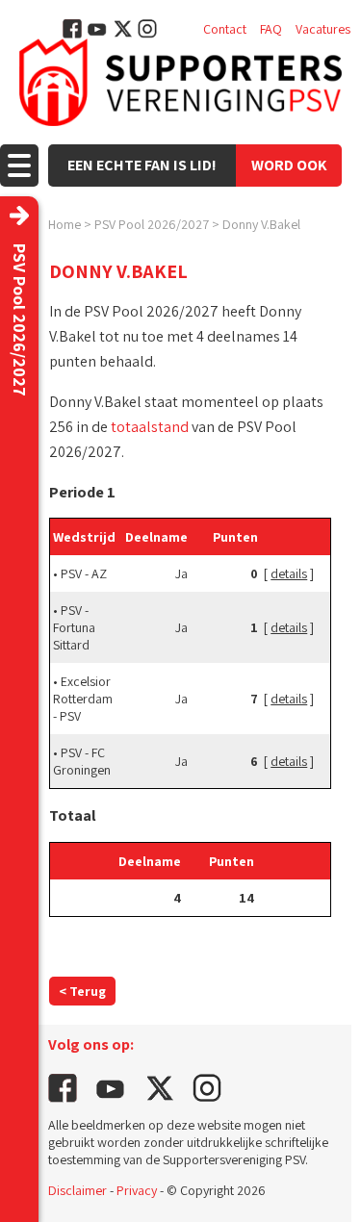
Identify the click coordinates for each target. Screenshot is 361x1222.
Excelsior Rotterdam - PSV (83, 699)
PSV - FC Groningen (82, 761)
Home (64, 224)
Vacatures (323, 29)
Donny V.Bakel (261, 224)
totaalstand (150, 427)
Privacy (136, 1190)
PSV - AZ (84, 573)
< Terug (82, 991)
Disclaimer (77, 1190)
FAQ (271, 29)
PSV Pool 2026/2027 (151, 224)
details (289, 573)
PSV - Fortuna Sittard (74, 627)
